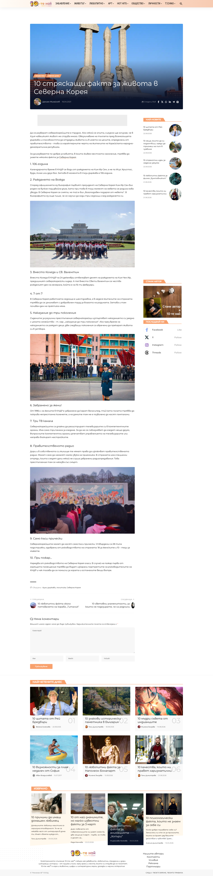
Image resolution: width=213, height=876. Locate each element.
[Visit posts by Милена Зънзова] (139, 726)
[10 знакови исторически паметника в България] (106, 701)
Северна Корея (67, 157)
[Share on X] (162, 102)
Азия (44, 587)
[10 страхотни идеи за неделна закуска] (175, 163)
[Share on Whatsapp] (166, 102)
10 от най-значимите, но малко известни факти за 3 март (87, 821)
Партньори (153, 866)
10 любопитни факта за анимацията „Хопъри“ (120, 831)
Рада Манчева (77, 842)
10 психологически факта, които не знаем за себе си (163, 821)
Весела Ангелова (43, 727)
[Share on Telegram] (173, 102)
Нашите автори (153, 853)
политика (61, 587)
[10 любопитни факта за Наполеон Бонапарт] (106, 749)
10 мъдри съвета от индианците (153, 720)
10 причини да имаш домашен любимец (46, 819)
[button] (181, 3)
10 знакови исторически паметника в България (103, 720)
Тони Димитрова (96, 727)
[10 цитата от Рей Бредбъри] (175, 130)
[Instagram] (162, 345)
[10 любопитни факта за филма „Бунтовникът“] (175, 179)
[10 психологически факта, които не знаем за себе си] (164, 804)
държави (51, 587)
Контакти (153, 857)
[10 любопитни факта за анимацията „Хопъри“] (125, 819)
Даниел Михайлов (51, 102)
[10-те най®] (41, 3)
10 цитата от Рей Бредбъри (46, 720)
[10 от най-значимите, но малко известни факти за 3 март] (88, 803)
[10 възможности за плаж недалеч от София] (54, 749)
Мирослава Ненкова (118, 841)
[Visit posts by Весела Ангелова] (33, 726)
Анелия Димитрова (154, 843)
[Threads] (162, 352)
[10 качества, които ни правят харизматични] (175, 194)
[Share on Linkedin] (170, 102)
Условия (153, 860)
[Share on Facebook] (158, 102)
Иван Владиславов (44, 775)
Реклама (153, 863)
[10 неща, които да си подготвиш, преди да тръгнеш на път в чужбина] (175, 147)
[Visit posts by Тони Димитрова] (86, 726)
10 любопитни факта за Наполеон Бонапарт (102, 768)
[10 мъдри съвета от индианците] (159, 701)
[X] (162, 337)
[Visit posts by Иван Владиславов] (33, 775)
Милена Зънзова (148, 727)
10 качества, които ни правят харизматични (155, 768)
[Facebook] (162, 329)
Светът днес (53, 76)
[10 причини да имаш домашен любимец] (48, 803)
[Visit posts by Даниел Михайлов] (37, 102)
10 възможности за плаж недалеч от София (50, 768)
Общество (39, 76)
